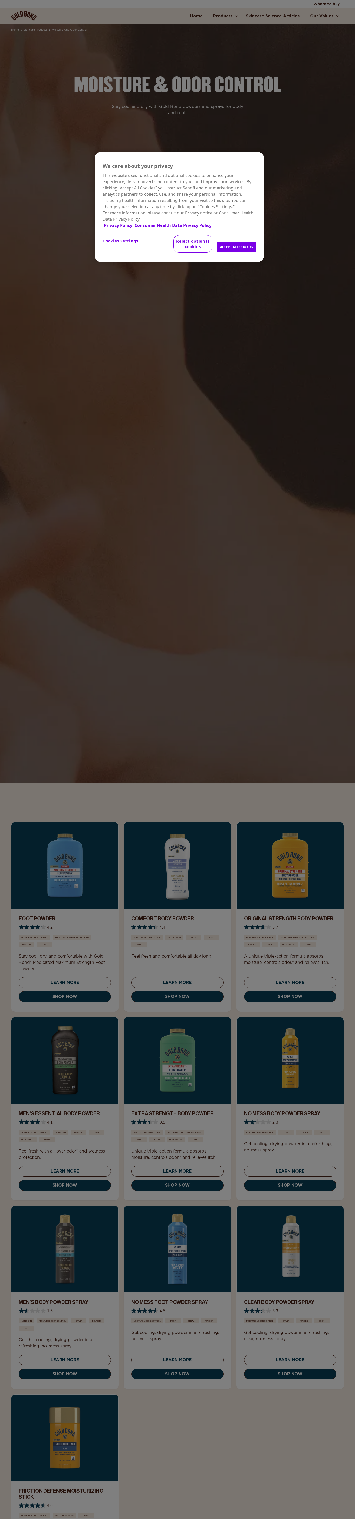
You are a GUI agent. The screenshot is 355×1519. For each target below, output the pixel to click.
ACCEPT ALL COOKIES (236, 247)
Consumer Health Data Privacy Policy (173, 225)
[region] (179, 207)
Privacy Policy (118, 225)
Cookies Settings (120, 240)
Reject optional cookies (192, 243)
